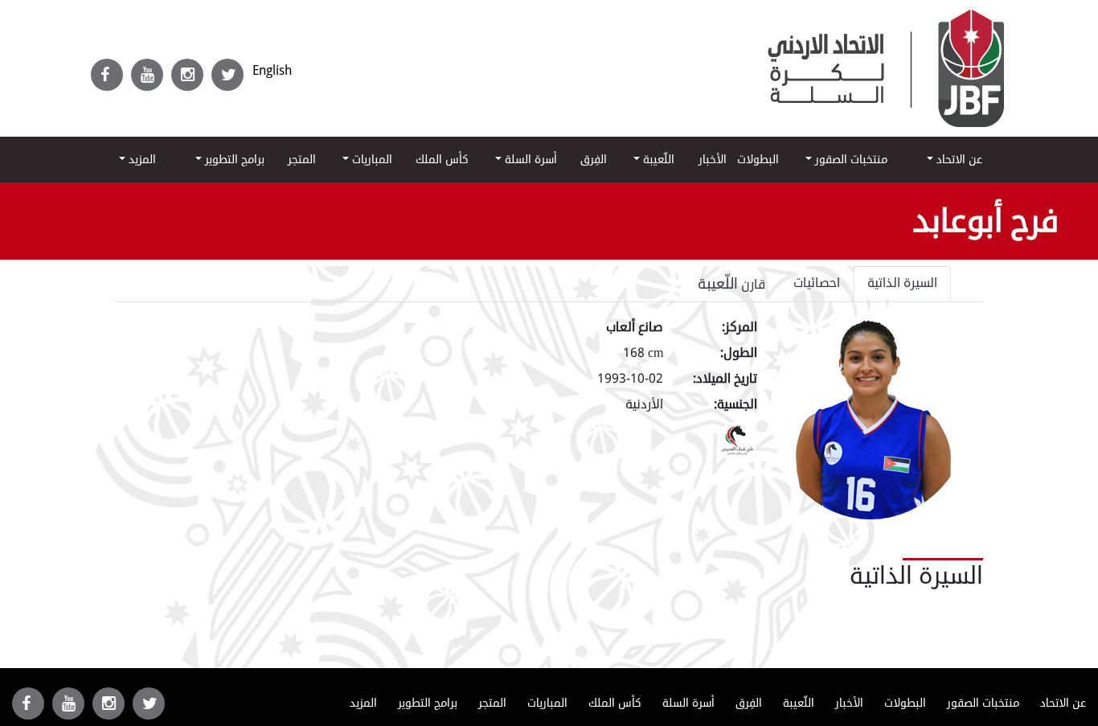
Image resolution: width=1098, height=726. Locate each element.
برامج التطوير (233, 159)
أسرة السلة (529, 159)
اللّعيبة (657, 159)
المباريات (370, 159)
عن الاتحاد (957, 159)
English (272, 70)
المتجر (302, 159)
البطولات (758, 159)
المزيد (140, 159)
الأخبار (713, 159)
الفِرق (593, 159)
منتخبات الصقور (849, 159)
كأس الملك (442, 159)
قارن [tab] (732, 283)
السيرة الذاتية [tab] (902, 283)
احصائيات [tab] (816, 283)
